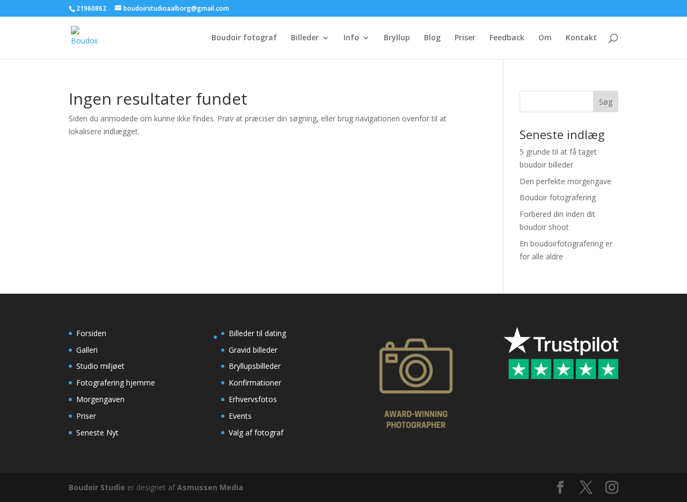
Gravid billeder (253, 350)
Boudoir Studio (97, 487)
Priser (465, 38)
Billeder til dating (257, 333)
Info (351, 38)
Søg (605, 102)
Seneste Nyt (97, 432)
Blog (432, 38)
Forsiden (91, 333)
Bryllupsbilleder (255, 366)
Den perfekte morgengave (565, 181)
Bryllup (397, 38)
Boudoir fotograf (244, 38)
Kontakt (581, 38)
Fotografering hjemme (115, 382)
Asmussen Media (210, 487)
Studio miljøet (100, 366)
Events (240, 416)
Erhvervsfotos (253, 399)
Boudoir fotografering (558, 197)
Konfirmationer (255, 382)
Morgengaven (100, 399)
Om (545, 38)
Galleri (87, 350)
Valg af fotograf (256, 432)
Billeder (305, 38)
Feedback (506, 38)
